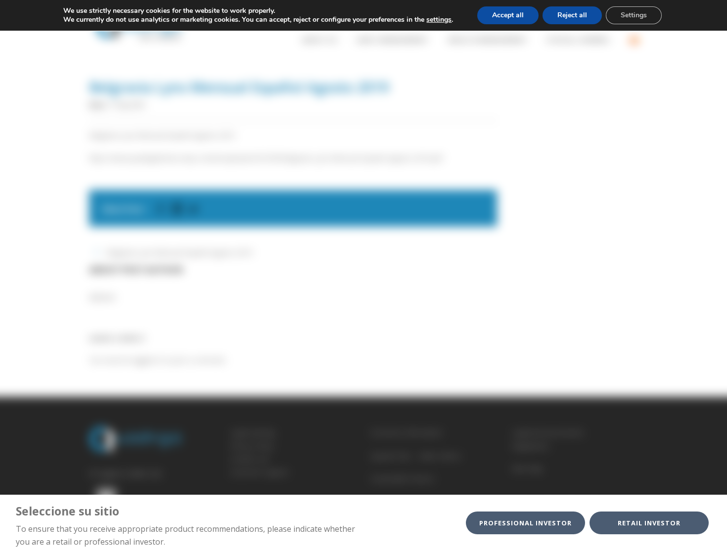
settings (439, 19)
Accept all (508, 15)
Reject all (572, 15)
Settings (634, 15)
